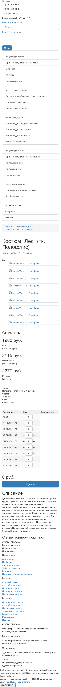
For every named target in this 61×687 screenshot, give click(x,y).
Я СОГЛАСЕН (7, 685)
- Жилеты (9, 74)
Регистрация (15, 31)
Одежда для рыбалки (12, 590)
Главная (8, 226)
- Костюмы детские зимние (18, 129)
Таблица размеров (11, 567)
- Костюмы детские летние (17, 135)
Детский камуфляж (14, 117)
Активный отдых (23, 226)
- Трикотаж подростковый (17, 141)
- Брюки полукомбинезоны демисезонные (25, 95)
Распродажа (11, 211)
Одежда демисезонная (16, 89)
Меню (7, 47)
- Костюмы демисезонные (17, 102)
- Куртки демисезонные (16, 108)
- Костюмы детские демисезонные (21, 123)
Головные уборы (13, 205)
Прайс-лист (7, 562)
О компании (8, 559)
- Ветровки (10, 68)
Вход (4, 31)
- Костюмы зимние (14, 168)
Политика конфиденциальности (17, 573)
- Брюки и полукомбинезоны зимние (22, 156)
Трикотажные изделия (15, 183)
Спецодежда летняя (14, 56)
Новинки (9, 217)
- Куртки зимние (12, 174)
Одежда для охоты (11, 587)
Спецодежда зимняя (15, 150)
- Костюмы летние (13, 80)
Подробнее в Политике (21, 681)
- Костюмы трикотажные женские (21, 189)
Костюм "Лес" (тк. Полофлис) (21, 229)
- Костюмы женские (14, 162)
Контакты (6, 570)
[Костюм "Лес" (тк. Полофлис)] (30, 253)
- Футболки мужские (14, 196)
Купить (30, 484)
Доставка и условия (11, 564)
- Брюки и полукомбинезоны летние (22, 62)
